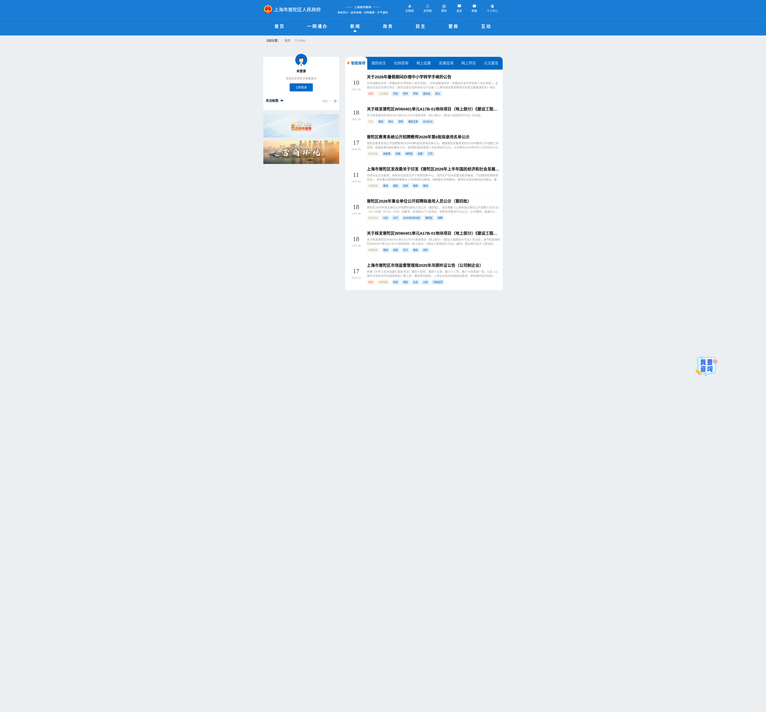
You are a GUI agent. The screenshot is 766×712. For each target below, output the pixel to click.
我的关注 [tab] (378, 63)
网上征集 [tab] (424, 63)
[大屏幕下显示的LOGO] (294, 9)
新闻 (355, 26)
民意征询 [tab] (446, 63)
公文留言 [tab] (491, 63)
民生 (421, 26)
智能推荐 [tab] (358, 63)
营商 (453, 26)
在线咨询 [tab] (401, 63)
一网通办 (317, 26)
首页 (279, 26)
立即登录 (301, 87)
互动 (486, 26)
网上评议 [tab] (468, 63)
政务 (388, 26)
